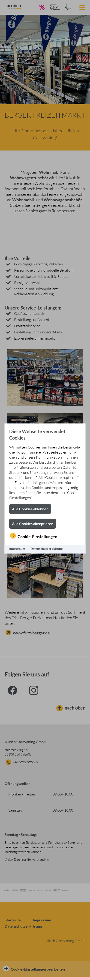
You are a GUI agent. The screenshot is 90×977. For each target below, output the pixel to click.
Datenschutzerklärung (46, 549)
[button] (30, 509)
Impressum (17, 549)
